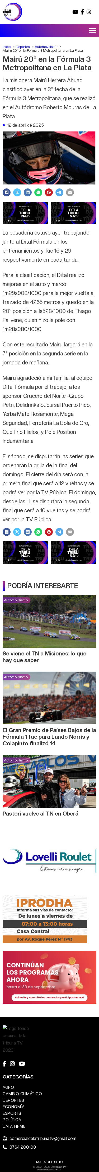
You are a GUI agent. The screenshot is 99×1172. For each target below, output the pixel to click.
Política (12, 1119)
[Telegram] (59, 192)
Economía (14, 1106)
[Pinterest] (49, 192)
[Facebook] (7, 192)
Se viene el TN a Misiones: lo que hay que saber (44, 656)
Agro (8, 1087)
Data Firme (14, 1126)
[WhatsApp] (38, 192)
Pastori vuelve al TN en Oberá (40, 813)
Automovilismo (16, 600)
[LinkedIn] (28, 192)
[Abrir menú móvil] (92, 30)
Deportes (13, 1100)
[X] (17, 192)
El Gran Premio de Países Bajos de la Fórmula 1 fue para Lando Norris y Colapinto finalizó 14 (49, 737)
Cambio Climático (22, 1093)
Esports (12, 1113)
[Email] (70, 192)
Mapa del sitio (49, 1162)
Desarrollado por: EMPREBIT (49, 1170)
